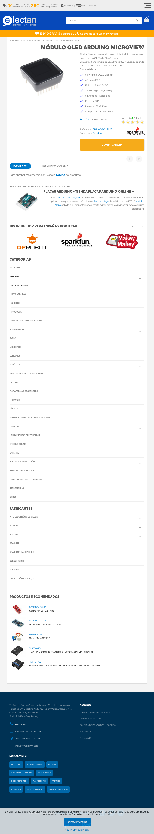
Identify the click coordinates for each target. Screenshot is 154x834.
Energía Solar (18, 444)
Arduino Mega (101, 201)
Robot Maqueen (19, 781)
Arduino (14, 276)
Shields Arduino (34, 789)
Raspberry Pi (17, 329)
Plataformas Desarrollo (24, 391)
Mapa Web (85, 738)
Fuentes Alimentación (22, 462)
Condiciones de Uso (91, 719)
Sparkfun (15, 543)
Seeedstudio (17, 561)
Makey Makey (44, 773)
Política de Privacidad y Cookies (98, 725)
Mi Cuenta (85, 731)
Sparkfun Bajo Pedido (22, 552)
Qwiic (13, 338)
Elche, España (33, 739)
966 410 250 (20, 725)
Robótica (15, 365)
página (60, 175)
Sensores (15, 356)
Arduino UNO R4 (35, 765)
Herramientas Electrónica (25, 435)
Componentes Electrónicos (26, 479)
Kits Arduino (18, 294)
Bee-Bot (52, 765)
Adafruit (15, 525)
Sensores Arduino (58, 789)
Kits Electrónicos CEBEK (24, 517)
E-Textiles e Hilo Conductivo (26, 373)
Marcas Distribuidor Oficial (95, 712)
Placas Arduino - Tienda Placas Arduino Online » (88, 191)
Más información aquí (77, 830)
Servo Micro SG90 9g (40, 638)
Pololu (14, 534)
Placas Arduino (20, 285)
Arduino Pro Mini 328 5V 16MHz (46, 624)
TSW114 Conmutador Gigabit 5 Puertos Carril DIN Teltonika (61, 652)
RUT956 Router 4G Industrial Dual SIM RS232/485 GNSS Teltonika (64, 665)
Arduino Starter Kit (21, 773)
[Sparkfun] (136, 135)
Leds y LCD (15, 426)
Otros (13, 497)
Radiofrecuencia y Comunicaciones (30, 417)
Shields (15, 303)
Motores (15, 400)
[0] (146, 20)
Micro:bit (15, 268)
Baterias (14, 453)
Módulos (16, 312)
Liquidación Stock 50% (22, 578)
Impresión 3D (17, 488)
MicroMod (15, 347)
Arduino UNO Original (68, 197)
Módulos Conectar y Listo (26, 320)
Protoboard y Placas (22, 470)
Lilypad (14, 382)
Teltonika (15, 570)
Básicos (14, 409)
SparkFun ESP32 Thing (41, 610)
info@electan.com (31, 732)
